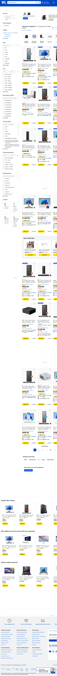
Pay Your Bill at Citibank (6, 651)
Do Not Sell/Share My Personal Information (35, 669)
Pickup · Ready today (10, 15)
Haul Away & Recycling (21, 642)
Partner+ (34, 644)
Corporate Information (37, 649)
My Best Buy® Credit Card (6, 649)
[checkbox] (25, 460)
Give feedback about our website (19, 664)
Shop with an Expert (21, 634)
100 (50, 449)
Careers (33, 651)
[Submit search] (39, 2)
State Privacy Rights (22, 669)
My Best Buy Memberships (22, 649)
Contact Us (19, 644)
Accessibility (3, 668)
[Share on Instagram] (53, 651)
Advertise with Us (35, 634)
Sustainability (35, 656)
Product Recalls (4, 640)
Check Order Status (5, 632)
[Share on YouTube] (50, 651)
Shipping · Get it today (10, 18)
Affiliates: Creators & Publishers (38, 636)
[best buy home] (4, 2)
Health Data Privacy (27, 669)
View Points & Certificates (22, 651)
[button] (45, 2)
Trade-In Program (4, 642)
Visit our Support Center (22, 632)
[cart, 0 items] (53, 2)
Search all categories (27, 30)
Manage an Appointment (22, 638)
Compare (34, 83)
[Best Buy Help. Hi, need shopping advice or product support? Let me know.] (53, 671)
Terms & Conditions (9, 669)
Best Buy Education (36, 640)
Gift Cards (3, 644)
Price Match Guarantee (6, 638)
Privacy (13, 668)
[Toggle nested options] (18, 127)
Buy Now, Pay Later (5, 656)
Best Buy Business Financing (7, 658)
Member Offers (20, 653)
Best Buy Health (35, 638)
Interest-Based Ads (17, 669)
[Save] (35, 47)
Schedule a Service (21, 636)
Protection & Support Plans (22, 640)
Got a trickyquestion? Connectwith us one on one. (43, 671)
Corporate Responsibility (37, 653)
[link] (5, 517)
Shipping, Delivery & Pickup (7, 634)
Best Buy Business (36, 642)
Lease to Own (4, 653)
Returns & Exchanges (5, 636)
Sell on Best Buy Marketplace (38, 632)
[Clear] (36, 2)
